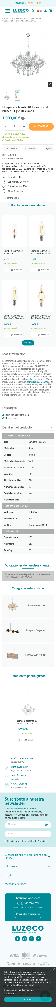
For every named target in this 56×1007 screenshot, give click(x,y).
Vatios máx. (13, 182)
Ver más (28, 343)
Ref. (4, 155)
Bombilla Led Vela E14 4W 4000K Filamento (14, 317)
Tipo (6, 442)
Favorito (31, 149)
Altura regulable (11, 500)
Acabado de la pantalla (14, 468)
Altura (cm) (13, 191)
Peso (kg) (8, 550)
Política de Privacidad (37, 841)
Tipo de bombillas (12, 480)
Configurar (9, 993)
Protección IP (10, 518)
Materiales (9, 448)
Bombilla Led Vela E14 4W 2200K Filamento (41, 317)
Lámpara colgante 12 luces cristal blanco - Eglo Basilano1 (27, 722)
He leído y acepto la (27, 841)
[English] (41, 11)
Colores (7, 455)
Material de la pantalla (14, 461)
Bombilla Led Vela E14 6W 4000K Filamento (41, 252)
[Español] (38, 11)
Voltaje (7, 525)
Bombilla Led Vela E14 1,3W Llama (14, 252)
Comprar (42, 126)
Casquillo (12, 177)
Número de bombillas (14, 487)
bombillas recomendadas (38, 382)
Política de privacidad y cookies (19, 989)
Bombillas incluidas (13, 493)
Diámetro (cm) (15, 186)
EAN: (4, 158)
